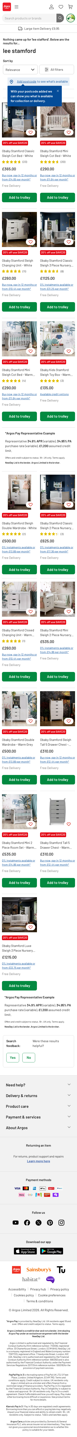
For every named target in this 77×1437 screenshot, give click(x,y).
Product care (17, 1106)
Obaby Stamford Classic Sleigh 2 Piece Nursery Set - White (56, 525)
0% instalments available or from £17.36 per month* (56, 549)
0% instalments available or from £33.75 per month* (18, 965)
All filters (57, 69)
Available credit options (54, 394)
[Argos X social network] (38, 1222)
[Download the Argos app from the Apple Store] (25, 1250)
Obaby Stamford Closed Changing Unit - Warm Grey (18, 632)
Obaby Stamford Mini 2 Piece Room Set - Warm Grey (18, 845)
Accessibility (17, 1289)
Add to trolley (19, 197)
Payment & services (23, 1116)
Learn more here (38, 1161)
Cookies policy (24, 1295)
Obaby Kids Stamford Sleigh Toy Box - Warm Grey (55, 372)
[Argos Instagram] (61, 1222)
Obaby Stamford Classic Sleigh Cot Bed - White (18, 153)
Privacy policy (59, 1289)
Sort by (8, 61)
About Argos (17, 1127)
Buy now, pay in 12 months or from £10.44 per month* (19, 286)
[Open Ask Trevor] (70, 18)
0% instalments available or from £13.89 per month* (18, 549)
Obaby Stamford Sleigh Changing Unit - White (17, 263)
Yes (13, 1057)
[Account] (51, 7)
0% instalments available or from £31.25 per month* (56, 286)
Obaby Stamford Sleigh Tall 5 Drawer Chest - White (55, 742)
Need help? (15, 1084)
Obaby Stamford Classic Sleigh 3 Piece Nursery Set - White (56, 263)
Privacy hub (38, 1289)
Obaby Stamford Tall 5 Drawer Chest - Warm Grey (55, 845)
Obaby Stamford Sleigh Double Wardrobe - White (19, 525)
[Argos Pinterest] (50, 1222)
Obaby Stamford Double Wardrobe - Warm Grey (18, 742)
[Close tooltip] (57, 90)
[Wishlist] (61, 7)
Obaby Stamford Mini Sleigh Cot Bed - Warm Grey (17, 372)
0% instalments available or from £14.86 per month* (56, 650)
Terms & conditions (39, 1301)
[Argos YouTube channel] (15, 1222)
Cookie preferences (52, 1295)
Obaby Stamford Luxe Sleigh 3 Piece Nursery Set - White (17, 948)
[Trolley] (70, 7)
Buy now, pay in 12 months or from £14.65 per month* (19, 177)
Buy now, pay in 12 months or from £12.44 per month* (57, 759)
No (29, 1057)
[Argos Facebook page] (27, 1222)
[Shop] (16, 7)
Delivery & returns (21, 1095)
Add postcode (26, 81)
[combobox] (29, 18)
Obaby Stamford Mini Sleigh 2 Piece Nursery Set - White (55, 632)
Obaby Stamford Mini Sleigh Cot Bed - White (55, 153)
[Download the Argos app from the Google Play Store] (51, 1250)
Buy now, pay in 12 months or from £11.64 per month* (57, 177)
